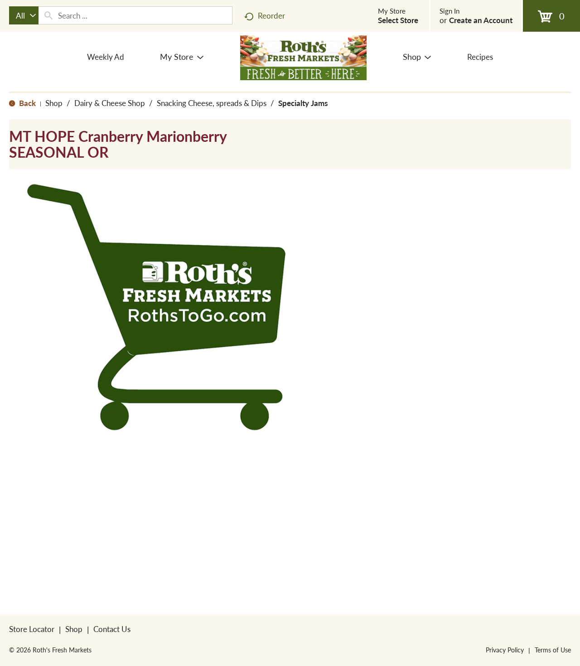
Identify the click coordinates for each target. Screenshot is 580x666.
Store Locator (31, 628)
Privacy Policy (505, 649)
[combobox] (24, 15)
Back (26, 102)
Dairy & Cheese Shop (109, 102)
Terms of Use (553, 649)
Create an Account (480, 19)
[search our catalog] (48, 15)
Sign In (449, 11)
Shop (54, 102)
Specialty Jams (303, 102)
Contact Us (111, 628)
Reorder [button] (271, 15)
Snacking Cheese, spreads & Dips (211, 102)
